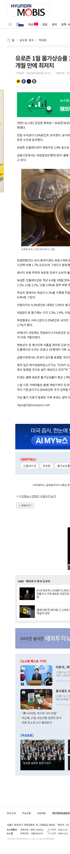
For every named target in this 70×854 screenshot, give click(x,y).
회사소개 (11, 813)
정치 (54, 24)
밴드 (34, 81)
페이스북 (23, 81)
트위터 (29, 81)
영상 (30, 24)
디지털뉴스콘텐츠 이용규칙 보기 (37, 496)
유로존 (46, 466)
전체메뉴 (10, 24)
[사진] (36, 675)
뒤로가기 (26, 505)
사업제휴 (41, 813)
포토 (45, 24)
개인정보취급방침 (61, 813)
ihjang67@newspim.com (33, 405)
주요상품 (26, 813)
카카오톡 (18, 81)
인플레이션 (29, 466)
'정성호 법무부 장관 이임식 (36, 762)
